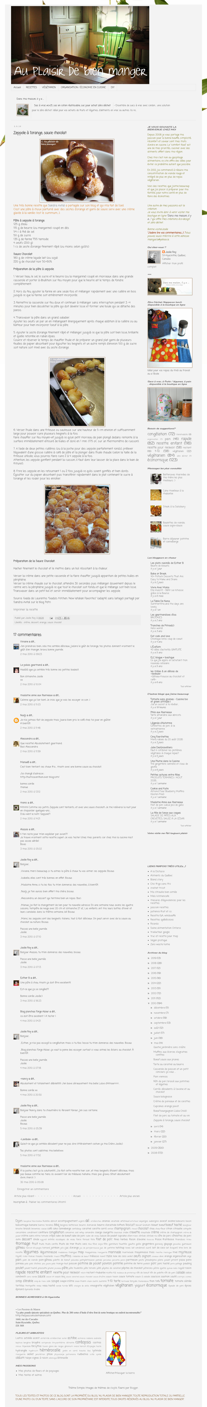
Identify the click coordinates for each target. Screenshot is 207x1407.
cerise (110, 1228)
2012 (154, 993)
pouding (187, 1263)
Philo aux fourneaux (161, 712)
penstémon (40, 1354)
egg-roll (43, 1239)
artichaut (134, 1221)
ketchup (120, 1248)
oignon (146, 1256)
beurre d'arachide (106, 1225)
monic (23, 803)
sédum (20, 1358)
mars (157, 1132)
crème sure (27, 1236)
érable (37, 1289)
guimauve (186, 1244)
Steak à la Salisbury (174, 507)
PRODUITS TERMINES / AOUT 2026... (166, 779)
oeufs (137, 1256)
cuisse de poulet (108, 1236)
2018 (154, 963)
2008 (154, 1153)
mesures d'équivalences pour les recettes (167, 902)
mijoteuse (185, 1252)
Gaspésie (27, 1221)
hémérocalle (50, 1350)
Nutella (46, 1221)
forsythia (36, 1346)
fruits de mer (66, 1244)
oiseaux (155, 1256)
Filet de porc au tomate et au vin (172, 1116)
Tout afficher (186, 686)
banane (33, 1225)
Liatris (19, 1338)
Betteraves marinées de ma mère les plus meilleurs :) (176, 477)
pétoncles (148, 1268)
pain (168, 439)
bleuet (154, 1225)
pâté (99, 1268)
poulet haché (31, 1268)
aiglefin (81, 1221)
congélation (157, 434)
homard (46, 1248)
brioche (19, 1228)
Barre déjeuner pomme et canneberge (176, 540)
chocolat (143, 1228)
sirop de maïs (40, 1281)
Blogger (134, 1388)
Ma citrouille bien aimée (163, 892)
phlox (50, 1354)
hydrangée (21, 1351)
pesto (141, 1260)
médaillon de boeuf (80, 1256)
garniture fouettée (118, 1244)
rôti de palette (157, 1272)
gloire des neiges (56, 1346)
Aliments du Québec (161, 875)
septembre (160, 1023)
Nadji (23, 715)
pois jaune (46, 1263)
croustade (145, 1232)
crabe (126, 1232)
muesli (57, 1256)
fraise (158, 1239)
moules (39, 1256)
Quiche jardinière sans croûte (169, 1047)
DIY (112, 87)
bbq (56, 1225)
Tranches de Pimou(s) (162, 626)
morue (31, 1256)
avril (157, 1127)
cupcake (122, 1236)
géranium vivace (71, 1346)
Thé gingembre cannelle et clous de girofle (169, 765)
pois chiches (35, 1263)
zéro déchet (182, 456)
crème (27, 622)
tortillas (20, 1286)
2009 (154, 1148)
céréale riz (152, 1236)
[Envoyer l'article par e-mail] (51, 618)
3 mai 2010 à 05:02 (31, 849)
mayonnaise (141, 1252)
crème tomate (41, 1236)
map (81, 1252)
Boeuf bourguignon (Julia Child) (170, 1111)
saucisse (155, 1277)
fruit (35, 1244)
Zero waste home (160, 944)
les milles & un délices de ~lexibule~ (164, 673)
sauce (41, 1276)
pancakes (107, 1260)
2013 (154, 988)
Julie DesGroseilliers (161, 747)
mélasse (94, 1256)
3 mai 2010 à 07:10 (30, 937)
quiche (163, 1268)
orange (43, 622)
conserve (69, 1232)
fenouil (86, 1239)
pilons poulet (164, 1260)
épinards (29, 1289)
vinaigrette (96, 1286)
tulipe (28, 1358)
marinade (114, 1252)
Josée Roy (25, 860)
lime (181, 1248)
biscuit (130, 1225)
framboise (168, 1239)
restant (187, 448)
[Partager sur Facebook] (65, 618)
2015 (154, 978)
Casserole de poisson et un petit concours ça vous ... (171, 1070)
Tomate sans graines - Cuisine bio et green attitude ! (169, 701)
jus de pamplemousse (89, 1248)
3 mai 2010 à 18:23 (30, 1001)
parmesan (132, 1260)
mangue (73, 1252)
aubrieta (97, 1338)
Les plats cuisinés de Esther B (167, 563)
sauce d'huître (99, 1276)
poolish (146, 1263)
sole (48, 1281)
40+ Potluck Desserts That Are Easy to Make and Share (167, 578)
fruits (41, 1244)
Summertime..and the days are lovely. (167, 605)
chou (152, 1229)
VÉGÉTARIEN (49, 87)
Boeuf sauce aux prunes (166, 1059)
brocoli (26, 1229)
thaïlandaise (143, 1281)
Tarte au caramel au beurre (169, 1064)
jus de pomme (107, 1248)
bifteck (121, 1225)
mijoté (19, 1256)
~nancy (24, 1079)
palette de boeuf (61, 1260)
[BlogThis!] (59, 618)
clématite (70, 1342)
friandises (180, 1239)
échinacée (62, 1358)
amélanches (96, 1221)
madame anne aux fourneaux (36, 695)
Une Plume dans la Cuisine (165, 761)
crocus (18, 1346)
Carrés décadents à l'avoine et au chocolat (172, 1090)
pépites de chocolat (132, 1268)
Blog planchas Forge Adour (34, 1012)
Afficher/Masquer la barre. (120, 1373)
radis (175, 1268)
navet (102, 1256)
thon (151, 1281)
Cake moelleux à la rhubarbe (173, 492)
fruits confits (51, 1244)
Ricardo (154, 924)
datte (18, 1239)
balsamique (22, 1225)
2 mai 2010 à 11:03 (30, 705)
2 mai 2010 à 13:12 (30, 792)
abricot (53, 1221)
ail (87, 1221)
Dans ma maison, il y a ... (30, 99)
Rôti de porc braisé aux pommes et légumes (171, 1083)
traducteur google (160, 932)
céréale (142, 1236)
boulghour (187, 1225)
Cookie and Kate (160, 789)
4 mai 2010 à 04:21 (30, 1021)
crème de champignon (171, 1232)
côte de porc (164, 1236)
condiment (32, 1232)
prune (51, 1268)
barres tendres (45, 1225)
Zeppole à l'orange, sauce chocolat (172, 1120)
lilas (89, 1350)
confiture (43, 1232)
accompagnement (68, 1221)
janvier (158, 1142)
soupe (55, 1281)
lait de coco (158, 1248)
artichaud (124, 1221)
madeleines (63, 1252)
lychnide (96, 1351)
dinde (36, 1239)
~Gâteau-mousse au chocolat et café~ (168, 678)
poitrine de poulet (89, 1263)
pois (26, 1263)
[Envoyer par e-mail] (56, 618)
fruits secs (81, 1244)
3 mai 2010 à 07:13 (30, 967)
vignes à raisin (40, 1358)
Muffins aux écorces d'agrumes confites (170, 1053)
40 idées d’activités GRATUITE (166, 649)
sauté (173, 1277)
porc (153, 1263)
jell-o (62, 1248)
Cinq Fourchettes (160, 737)
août (157, 1028)
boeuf (162, 1225)
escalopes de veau (65, 1239)
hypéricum (33, 1350)
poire (188, 1260)
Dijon (19, 1221)
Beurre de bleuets (160, 566)
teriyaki (133, 1281)
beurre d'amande (87, 1225)
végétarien (156, 455)
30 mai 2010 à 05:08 (32, 1182)
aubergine (154, 1221)
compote (187, 1228)
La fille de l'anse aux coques (166, 813)
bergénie (27, 1342)
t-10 (157, 451)
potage (178, 1263)
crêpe (52, 1236)
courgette (108, 1232)
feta (93, 1239)
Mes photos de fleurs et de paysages (39, 1371)
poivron (107, 1263)
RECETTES (31, 87)
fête (106, 1244)
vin (71, 1285)
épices (188, 1286)
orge (189, 1256)
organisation (152, 439)
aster (64, 1338)
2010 (154, 1003)
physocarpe (59, 1354)
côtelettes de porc (181, 1236)
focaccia (150, 1239)
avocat (163, 1221)
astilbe (72, 1338)
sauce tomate (126, 1277)
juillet (157, 1033)
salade (180, 1272)
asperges (143, 1221)
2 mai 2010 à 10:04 (30, 684)
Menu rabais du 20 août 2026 (167, 739)
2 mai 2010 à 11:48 (30, 728)
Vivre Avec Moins (160, 587)
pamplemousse (87, 1260)
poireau (20, 1263)
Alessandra (26, 739)
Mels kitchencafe (159, 896)
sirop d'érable (24, 1281)
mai (156, 1043)
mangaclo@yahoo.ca (158, 239)
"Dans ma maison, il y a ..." (169, 217)
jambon (55, 1248)
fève (90, 1244)
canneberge (65, 1229)
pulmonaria (71, 1354)
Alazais (24, 829)
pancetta (116, 1260)
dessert (34, 622)
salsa (188, 1273)
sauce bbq (60, 1276)
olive (161, 1256)
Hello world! (157, 628)
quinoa (169, 1268)
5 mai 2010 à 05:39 (31, 1128)
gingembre (148, 1244)
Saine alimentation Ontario (165, 928)
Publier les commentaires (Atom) (47, 1202)
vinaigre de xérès (81, 1285)
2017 (154, 968)
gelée (138, 1244)
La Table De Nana (160, 601)
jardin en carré (70, 1350)
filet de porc (104, 1239)
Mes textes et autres (30, 1375)
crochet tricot (157, 888)
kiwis (127, 1248)
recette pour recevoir (161, 447)
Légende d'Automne (161, 723)
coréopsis (83, 1342)
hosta (98, 1346)
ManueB (24, 762)
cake (55, 1229)
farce (78, 1239)
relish (83, 1272)
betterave (73, 1225)
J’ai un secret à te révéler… (165, 704)
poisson (73, 1263)
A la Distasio (157, 871)
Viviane (24, 642)
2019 (154, 958)
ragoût (181, 1268)
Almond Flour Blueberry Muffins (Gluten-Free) (167, 793)
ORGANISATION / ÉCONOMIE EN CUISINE (83, 87)
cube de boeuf (63, 1236)
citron (169, 1229)
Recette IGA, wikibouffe (163, 916)
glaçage (168, 1244)
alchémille (45, 1338)
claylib (113, 1388)
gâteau (20, 1247)
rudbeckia (82, 1354)
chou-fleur (160, 1228)
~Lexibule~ (26, 1139)
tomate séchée (183, 1281)
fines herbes (121, 1239)
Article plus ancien (130, 1196)
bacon (188, 1221)
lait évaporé (172, 1248)
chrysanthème (58, 1342)
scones (188, 1276)
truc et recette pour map (164, 936)
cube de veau (92, 1236)
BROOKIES (156, 617)
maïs (152, 1252)
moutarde (48, 1256)
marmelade (128, 1252)
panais (99, 1260)
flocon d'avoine (137, 1239)
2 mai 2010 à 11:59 (30, 751)
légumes (31, 1252)
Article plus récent (24, 1196)
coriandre (89, 1232)
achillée (28, 1338)
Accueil (17, 87)
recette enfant (169, 443)
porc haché (163, 1263)
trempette (30, 1285)
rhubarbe (100, 1273)
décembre (160, 1008)
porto (172, 1263)
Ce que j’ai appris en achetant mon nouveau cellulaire (169, 662)
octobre (158, 1018)
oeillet (130, 1256)
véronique (53, 1358)
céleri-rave (132, 1236)
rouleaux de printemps (126, 1272)
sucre (95, 1281)
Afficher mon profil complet (165, 265)
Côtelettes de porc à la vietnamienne (163, 727)
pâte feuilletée (76, 1268)
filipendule (26, 1346)
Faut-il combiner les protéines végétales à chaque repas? (166, 752)
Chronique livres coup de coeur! (166, 639)
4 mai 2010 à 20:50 (31, 1095)
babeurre (180, 1221)
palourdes (75, 1260)
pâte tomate (90, 1268)
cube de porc (78, 1236)
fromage (23, 1244)
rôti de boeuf (143, 1272)
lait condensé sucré (141, 1248)
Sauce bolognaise (163, 1097)
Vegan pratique (158, 940)
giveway (159, 1244)
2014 (154, 983)
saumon (165, 1277)
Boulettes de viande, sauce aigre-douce (174, 524)
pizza (182, 1260)
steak (89, 1281)
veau (39, 1285)
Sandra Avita (56, 206)
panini (122, 1260)
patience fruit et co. (161, 911)
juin (156, 1038)
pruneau (57, 1268)
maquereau (90, 1252)
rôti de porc (169, 1272)
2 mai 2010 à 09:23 (31, 654)
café (49, 1229)
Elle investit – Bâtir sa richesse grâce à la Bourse (167, 592)
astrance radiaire (85, 1338)
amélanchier (55, 1338)
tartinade (125, 1281)
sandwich (21, 1277)
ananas (106, 1221)
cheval (134, 1228)
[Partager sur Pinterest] (68, 618)
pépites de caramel (111, 1268)
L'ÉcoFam (156, 647)
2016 (154, 973)
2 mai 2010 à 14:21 (30, 819)
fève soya (98, 1244)
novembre (160, 1013)
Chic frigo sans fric (160, 884)
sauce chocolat (55, 622)
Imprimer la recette (25, 610)
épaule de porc (176, 1285)
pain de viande (30, 1260)
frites (188, 1239)
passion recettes (159, 907)
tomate (166, 1281)
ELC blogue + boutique (162, 658)
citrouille (177, 1229)
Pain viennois (161, 1077)
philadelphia (151, 1260)
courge (98, 1232)
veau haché (48, 1286)
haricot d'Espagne (34, 1248)
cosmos (97, 1343)
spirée (98, 1354)
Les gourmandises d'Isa (163, 615)
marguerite (102, 1252)
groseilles (177, 1244)
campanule (46, 1342)
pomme (118, 1263)
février (158, 1137)
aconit (36, 1338)
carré (104, 1229)
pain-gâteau (45, 1260)
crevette (134, 1232)
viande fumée (62, 1285)
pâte (65, 1268)
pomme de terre (133, 1263)
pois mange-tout (60, 1263)
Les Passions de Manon (29, 1309)
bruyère (36, 1343)
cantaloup (76, 1228)
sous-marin (80, 1281)
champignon (122, 1228)
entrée (51, 1239)
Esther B (25, 978)
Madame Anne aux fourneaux (167, 802)
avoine (171, 1221)
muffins (65, 1256)
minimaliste (182, 434)
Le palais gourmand (31, 665)
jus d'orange (72, 1248)
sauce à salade (142, 1276)
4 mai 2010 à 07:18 (30, 1068)
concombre (21, 1232)
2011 (153, 998)
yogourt (140, 1285)
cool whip (79, 1232)
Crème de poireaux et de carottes (172, 1101)
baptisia (19, 1342)
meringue (167, 1252)
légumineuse (48, 1252)
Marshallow (37, 1221)
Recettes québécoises (162, 920)
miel (175, 1252)
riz (114, 1273)
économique (157, 460)
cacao (44, 1228)
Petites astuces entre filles (165, 775)
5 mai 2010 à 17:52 (30, 1155)
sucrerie (103, 1281)
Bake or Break (158, 574)
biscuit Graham (143, 1225)
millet (25, 1256)
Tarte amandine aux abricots (166, 715)
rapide (186, 439)
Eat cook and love (160, 636)
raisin (188, 1268)
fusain (45, 1346)
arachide (115, 1221)
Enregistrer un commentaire (33, 1189)
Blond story (156, 880)
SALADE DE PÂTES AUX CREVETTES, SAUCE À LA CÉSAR (167, 817)
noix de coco (119, 1256)
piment (174, 1260)
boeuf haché (174, 1225)
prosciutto (42, 1268)
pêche (156, 1268)
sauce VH (50, 1276)
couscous (118, 1232)
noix (109, 1256)
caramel (86, 1229)
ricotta (109, 1272)
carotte (96, 1229)
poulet (20, 1268)
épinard (20, 1289)
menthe (159, 1252)
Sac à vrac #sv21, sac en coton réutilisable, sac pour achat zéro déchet (72, 105)
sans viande (32, 1276)
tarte (117, 1281)
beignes (64, 1225)
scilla (92, 1354)
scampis (181, 1276)
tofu (157, 1281)
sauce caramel (72, 1276)
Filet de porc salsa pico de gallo (167, 805)
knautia (82, 1350)
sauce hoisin (112, 1276)
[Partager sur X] (62, 618)
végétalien (178, 451)
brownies (35, 1228)
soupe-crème (67, 1281)
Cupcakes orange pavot (166, 1106)
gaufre (131, 1244)
